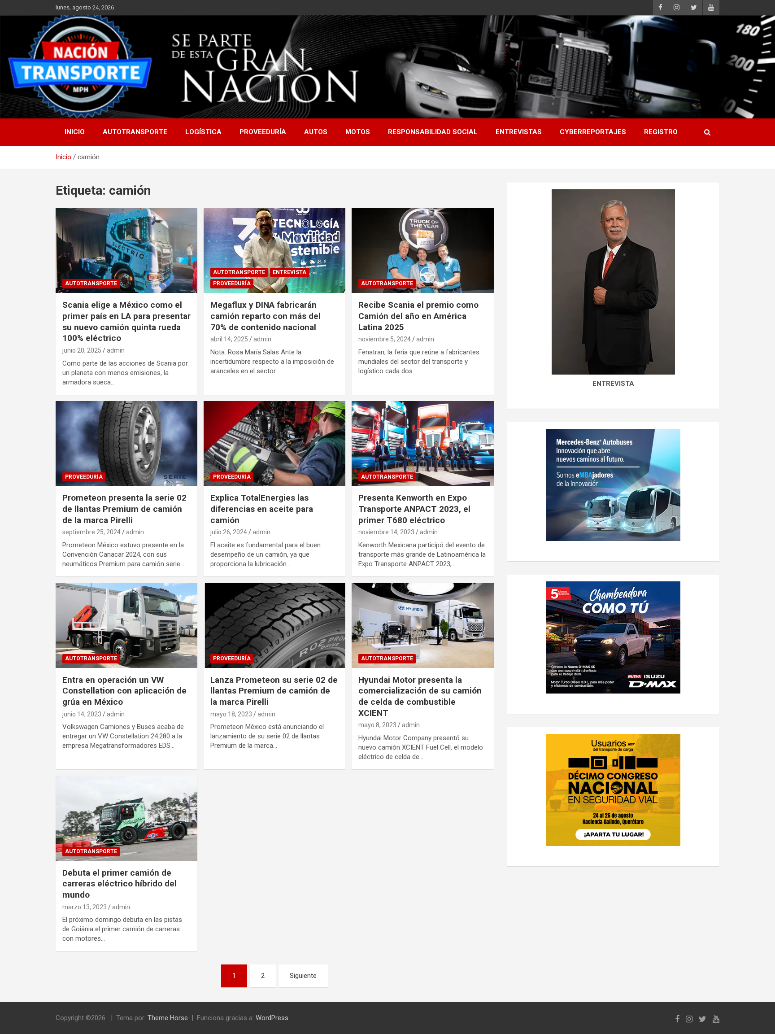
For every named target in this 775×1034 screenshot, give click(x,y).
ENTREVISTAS (519, 132)
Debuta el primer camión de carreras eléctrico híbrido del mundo (119, 884)
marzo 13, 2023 (84, 907)
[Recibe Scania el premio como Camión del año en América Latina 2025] (422, 250)
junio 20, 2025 (81, 350)
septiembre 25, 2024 (91, 532)
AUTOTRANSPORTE (135, 132)
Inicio (75, 132)
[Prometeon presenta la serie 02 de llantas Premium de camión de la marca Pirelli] (126, 443)
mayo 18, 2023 (231, 714)
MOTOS (357, 132)
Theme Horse (168, 1018)
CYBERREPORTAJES (593, 132)
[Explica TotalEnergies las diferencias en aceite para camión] (274, 443)
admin (116, 350)
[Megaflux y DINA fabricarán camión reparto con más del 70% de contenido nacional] (274, 250)
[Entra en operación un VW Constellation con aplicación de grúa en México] (126, 625)
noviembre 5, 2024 (384, 339)
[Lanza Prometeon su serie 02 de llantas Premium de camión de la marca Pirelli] (274, 625)
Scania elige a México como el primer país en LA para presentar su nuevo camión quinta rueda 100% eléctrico (126, 321)
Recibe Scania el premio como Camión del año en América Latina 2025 (418, 316)
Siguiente (303, 976)
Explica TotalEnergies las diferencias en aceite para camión (261, 509)
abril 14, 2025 (229, 339)
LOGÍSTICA (203, 132)
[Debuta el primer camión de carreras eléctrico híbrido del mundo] (126, 818)
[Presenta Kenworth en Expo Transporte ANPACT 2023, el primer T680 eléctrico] (422, 443)
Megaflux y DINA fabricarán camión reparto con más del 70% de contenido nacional (265, 316)
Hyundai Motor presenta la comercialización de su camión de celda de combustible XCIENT (420, 696)
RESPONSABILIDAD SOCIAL (433, 132)
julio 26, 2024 (228, 532)
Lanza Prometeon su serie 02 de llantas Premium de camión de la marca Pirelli (274, 691)
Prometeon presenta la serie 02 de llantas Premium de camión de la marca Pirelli (124, 509)
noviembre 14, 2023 (386, 532)
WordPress (272, 1018)
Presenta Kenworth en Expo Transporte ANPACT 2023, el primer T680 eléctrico (414, 509)
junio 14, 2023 (81, 714)
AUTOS (315, 132)
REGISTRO (661, 132)
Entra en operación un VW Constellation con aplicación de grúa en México (124, 691)
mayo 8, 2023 (377, 725)
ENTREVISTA (289, 272)
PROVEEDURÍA (262, 132)
